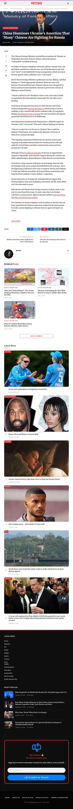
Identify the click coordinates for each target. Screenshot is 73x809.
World (6, 650)
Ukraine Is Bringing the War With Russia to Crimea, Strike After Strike (52, 292)
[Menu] (5, 3)
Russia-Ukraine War (10, 28)
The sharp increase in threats (29, 114)
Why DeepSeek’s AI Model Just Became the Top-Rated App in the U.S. (41, 692)
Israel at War (8, 673)
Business (8, 578)
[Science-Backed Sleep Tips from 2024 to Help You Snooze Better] (36, 458)
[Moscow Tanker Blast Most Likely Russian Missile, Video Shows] (19, 309)
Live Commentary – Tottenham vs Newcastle (27, 524)
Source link (15, 221)
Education (7, 670)
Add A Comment (36, 336)
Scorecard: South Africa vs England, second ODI (28, 389)
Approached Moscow (36, 109)
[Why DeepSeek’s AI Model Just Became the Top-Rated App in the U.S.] (8, 694)
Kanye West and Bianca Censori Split (23, 434)
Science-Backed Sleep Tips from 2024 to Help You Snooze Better (34, 479)
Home (6, 641)
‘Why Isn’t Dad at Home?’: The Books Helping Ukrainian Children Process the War (19, 293)
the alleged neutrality (32, 153)
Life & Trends (8, 676)
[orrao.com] (36, 3)
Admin (18, 250)
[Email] (6, 75)
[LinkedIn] (6, 66)
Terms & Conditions (59, 797)
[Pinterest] (6, 71)
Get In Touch (27, 797)
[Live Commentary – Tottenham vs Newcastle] (36, 503)
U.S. (6, 531)
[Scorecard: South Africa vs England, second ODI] (36, 369)
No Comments (19, 42)
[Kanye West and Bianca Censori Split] (36, 413)
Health (6, 664)
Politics (6, 653)
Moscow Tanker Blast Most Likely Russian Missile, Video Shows (18, 325)
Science (8, 441)
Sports (7, 351)
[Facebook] (6, 56)
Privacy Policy (42, 797)
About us (16, 797)
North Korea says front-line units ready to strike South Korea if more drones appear (36, 570)
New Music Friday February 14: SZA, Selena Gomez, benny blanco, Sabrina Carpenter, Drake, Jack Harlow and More (39, 703)
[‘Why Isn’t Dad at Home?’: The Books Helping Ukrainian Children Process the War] (19, 276)
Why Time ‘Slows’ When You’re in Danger (31, 712)
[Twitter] (6, 61)
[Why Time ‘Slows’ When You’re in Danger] (8, 714)
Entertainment (10, 396)
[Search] (68, 3)
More (6, 662)
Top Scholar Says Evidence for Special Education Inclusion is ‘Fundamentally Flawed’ (38, 723)
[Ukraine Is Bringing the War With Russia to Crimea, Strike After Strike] (53, 276)
